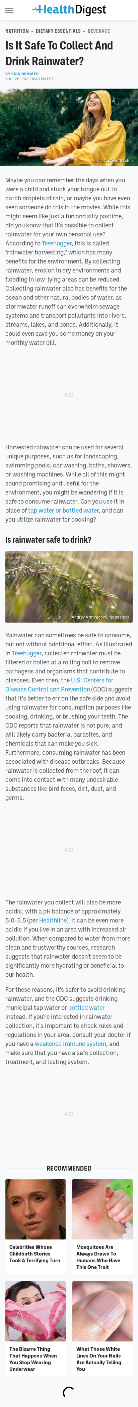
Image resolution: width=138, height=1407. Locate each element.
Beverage (99, 31)
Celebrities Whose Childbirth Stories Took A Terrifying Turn (34, 1253)
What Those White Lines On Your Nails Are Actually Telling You (98, 1359)
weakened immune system (70, 1043)
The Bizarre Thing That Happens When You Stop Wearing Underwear (33, 1359)
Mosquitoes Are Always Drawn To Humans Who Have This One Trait (98, 1257)
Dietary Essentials (58, 31)
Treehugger (57, 243)
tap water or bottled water (63, 510)
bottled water (86, 1007)
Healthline (53, 920)
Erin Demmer (25, 74)
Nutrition (17, 31)
